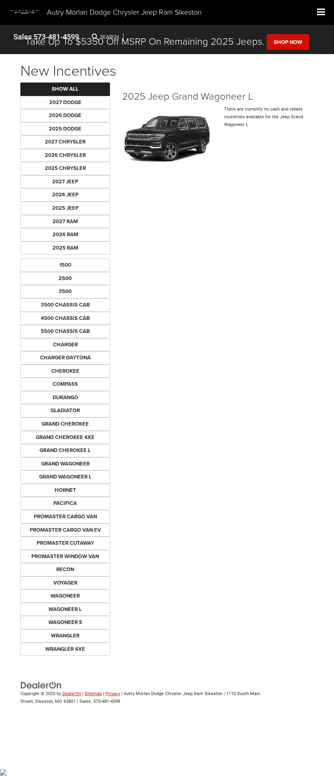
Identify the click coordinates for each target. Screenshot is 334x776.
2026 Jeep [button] (65, 194)
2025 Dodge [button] (65, 129)
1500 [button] (65, 265)
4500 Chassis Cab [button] (65, 318)
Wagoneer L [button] (65, 609)
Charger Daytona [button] (65, 357)
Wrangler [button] (65, 635)
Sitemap (93, 693)
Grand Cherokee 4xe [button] (65, 437)
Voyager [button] (65, 583)
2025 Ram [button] (65, 248)
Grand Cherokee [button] (65, 424)
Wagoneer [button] (65, 596)
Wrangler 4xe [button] (65, 649)
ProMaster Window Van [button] (65, 556)
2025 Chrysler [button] (65, 168)
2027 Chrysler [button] (65, 142)
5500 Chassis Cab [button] (65, 331)
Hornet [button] (65, 490)
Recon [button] (65, 569)
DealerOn (71, 693)
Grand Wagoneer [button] (65, 463)
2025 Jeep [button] (65, 208)
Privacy (112, 693)
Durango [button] (65, 397)
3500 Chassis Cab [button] (65, 305)
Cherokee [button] (65, 371)
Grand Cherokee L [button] (65, 450)
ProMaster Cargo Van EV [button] (65, 530)
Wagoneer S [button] (65, 622)
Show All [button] (65, 89)
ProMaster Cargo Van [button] (65, 516)
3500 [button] (65, 291)
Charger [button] (65, 344)
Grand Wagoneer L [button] (65, 476)
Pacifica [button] (65, 503)
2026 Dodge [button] (65, 115)
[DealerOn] (41, 685)
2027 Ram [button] (65, 221)
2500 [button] (65, 278)
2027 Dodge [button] (65, 102)
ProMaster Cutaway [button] (65, 543)
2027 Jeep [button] (65, 181)
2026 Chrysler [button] (65, 155)
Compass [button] (65, 384)
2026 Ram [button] (65, 234)
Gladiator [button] (65, 410)
